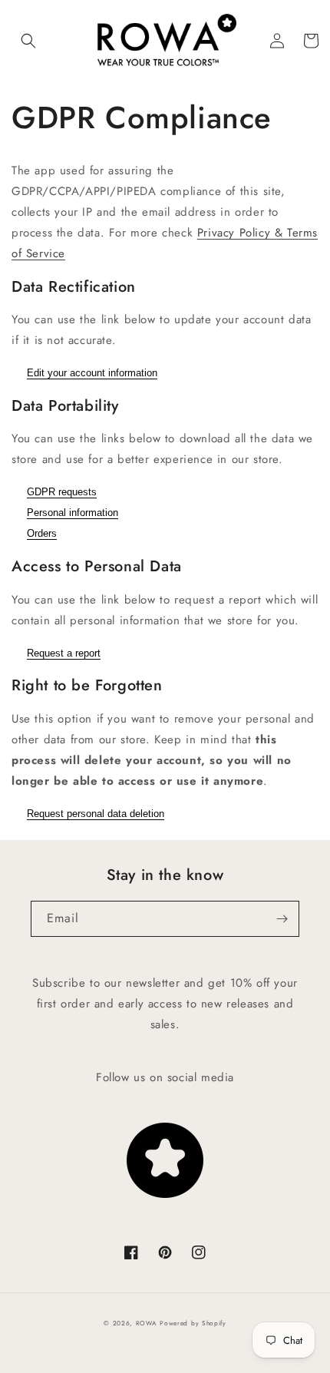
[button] (28, 41)
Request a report (64, 653)
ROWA (146, 1323)
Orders (42, 533)
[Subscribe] (282, 919)
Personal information (72, 512)
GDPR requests (62, 492)
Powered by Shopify (193, 1323)
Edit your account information (92, 373)
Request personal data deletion (95, 813)
